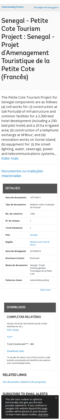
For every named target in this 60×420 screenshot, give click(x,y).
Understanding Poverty (13, 7)
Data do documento (16, 197)
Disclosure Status (15, 258)
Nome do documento (17, 265)
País (8, 234)
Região (9, 242)
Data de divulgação (16, 251)
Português (52, 7)
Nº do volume (13, 220)
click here (43, 414)
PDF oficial (12, 330)
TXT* (9, 337)
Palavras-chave (14, 280)
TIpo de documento (16, 204)
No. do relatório (14, 213)
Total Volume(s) (14, 227)
